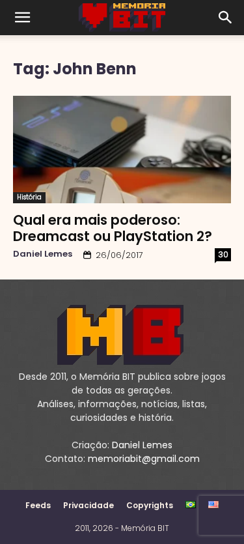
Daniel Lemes (42, 254)
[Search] (226, 17)
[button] (22, 17)
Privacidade (88, 505)
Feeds (38, 505)
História (29, 197)
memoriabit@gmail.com (144, 458)
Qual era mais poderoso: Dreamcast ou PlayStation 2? (112, 228)
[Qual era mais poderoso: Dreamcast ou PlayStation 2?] (122, 149)
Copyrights (149, 505)
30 (223, 254)
